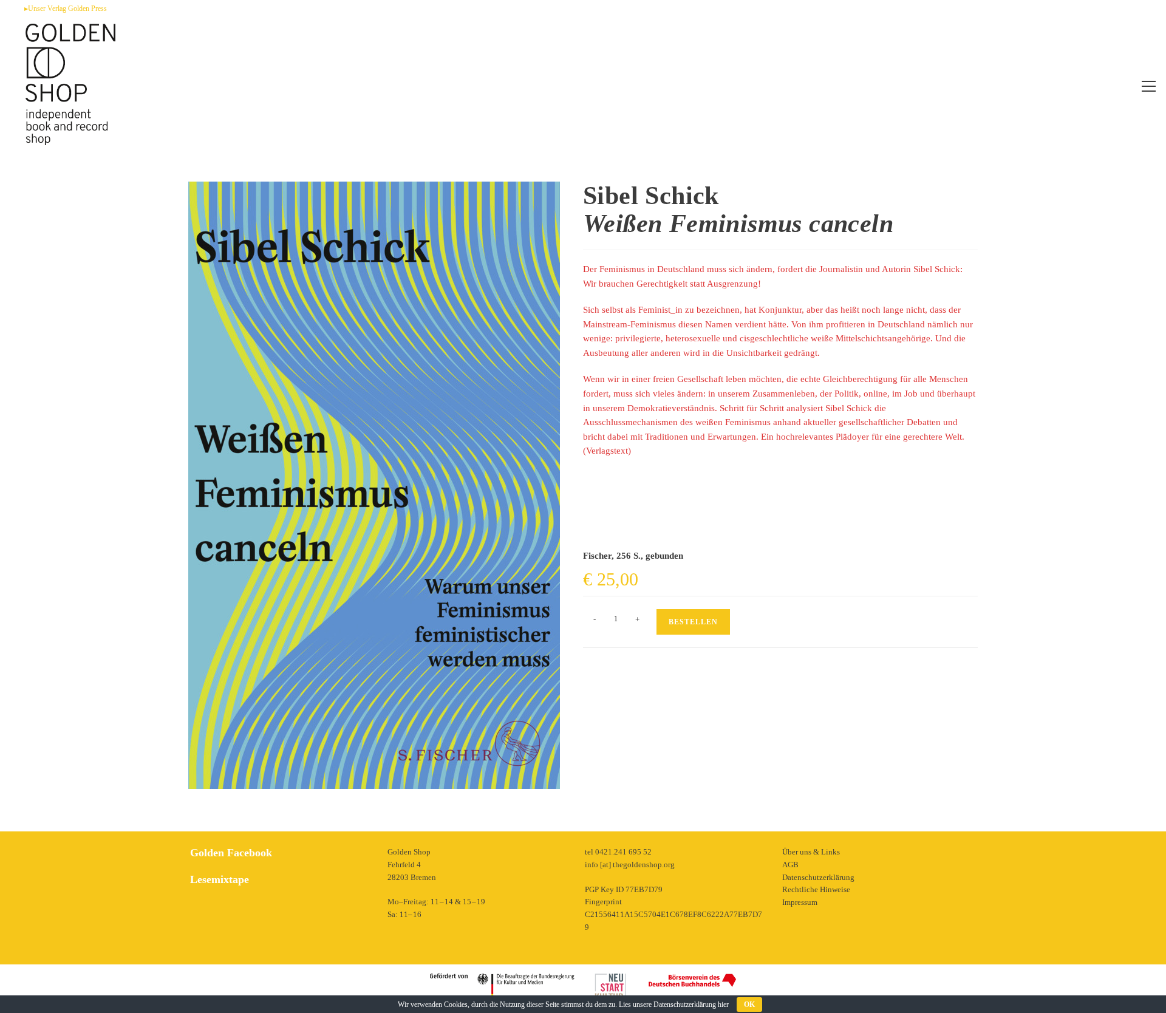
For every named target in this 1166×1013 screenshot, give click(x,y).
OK (749, 1004)
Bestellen (693, 622)
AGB (790, 864)
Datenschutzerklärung (818, 877)
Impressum (799, 902)
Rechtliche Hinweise (816, 889)
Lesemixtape (219, 879)
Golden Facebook (231, 853)
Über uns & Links (811, 851)
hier (723, 1004)
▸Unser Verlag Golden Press (65, 8)
